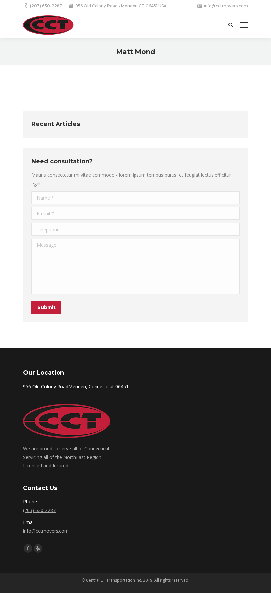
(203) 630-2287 (39, 510)
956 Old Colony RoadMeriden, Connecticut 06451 (76, 386)
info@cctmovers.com (46, 531)
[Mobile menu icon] (244, 25)
